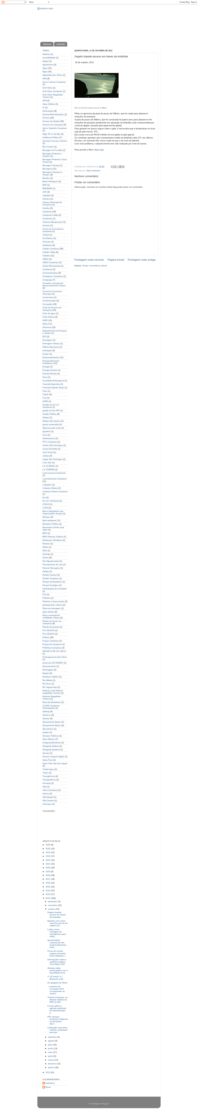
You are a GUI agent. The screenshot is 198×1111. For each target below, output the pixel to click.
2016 (48, 883)
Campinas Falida (50, 215)
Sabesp (45, 711)
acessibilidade (48, 58)
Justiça (45, 456)
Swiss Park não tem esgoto (54, 763)
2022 (48, 860)
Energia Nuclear (49, 370)
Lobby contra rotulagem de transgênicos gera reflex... (56, 933)
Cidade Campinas (50, 249)
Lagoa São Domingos (52, 459)
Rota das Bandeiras (51, 702)
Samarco (46, 715)
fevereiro (52, 1064)
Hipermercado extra (51, 428)
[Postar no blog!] (114, 166)
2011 (48, 1072)
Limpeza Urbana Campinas (55, 491)
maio (50, 1052)
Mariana (46, 517)
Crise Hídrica (48, 317)
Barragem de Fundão (52, 150)
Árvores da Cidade (51, 121)
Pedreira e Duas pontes (53, 601)
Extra (44, 377)
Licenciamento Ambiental (53, 473)
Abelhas (46, 54)
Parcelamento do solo (52, 564)
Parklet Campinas (50, 578)
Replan (45, 673)
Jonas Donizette (49, 449)
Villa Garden (48, 801)
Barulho (46, 178)
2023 (48, 856)
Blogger (105, 1104)
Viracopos (47, 804)
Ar (43, 107)
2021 (48, 864)
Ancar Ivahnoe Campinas (54, 82)
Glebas (45, 417)
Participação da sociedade (54, 589)
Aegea (45, 61)
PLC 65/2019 (48, 630)
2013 (48, 894)
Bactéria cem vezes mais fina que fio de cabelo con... (57, 923)
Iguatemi (46, 431)
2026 (48, 845)
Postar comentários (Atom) (94, 266)
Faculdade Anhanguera (53, 381)
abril (50, 1056)
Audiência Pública (50, 137)
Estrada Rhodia (49, 374)
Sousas (45, 753)
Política (45, 637)
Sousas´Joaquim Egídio (53, 756)
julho (50, 1045)
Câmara (46, 199)
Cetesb (45, 235)
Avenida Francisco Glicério (54, 141)
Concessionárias (50, 273)
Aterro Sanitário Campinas (54, 128)
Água (44, 72)
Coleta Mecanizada (51, 266)
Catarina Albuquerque (52, 222)
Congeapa (47, 280)
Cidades (46, 256)
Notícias (46, 544)
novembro (53, 905)
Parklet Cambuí (49, 575)
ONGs (45, 547)
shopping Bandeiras (51, 743)
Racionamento (49, 666)
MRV (44, 533)
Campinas (47, 212)
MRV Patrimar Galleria (52, 537)
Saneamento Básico (51, 725)
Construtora (47, 297)
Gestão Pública (49, 414)
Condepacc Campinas (52, 276)
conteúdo (60, 44)
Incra (44, 435)
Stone (48, 1087)
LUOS (45, 508)
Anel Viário (47, 88)
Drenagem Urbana (51, 343)
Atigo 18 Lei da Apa (51, 134)
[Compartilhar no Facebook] (120, 166)
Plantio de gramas (50, 627)
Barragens (47, 169)
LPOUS (45, 504)
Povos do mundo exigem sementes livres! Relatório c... (57, 953)
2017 (48, 879)
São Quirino (47, 729)
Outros (45, 558)
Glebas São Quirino (51, 421)
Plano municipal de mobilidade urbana (51, 616)
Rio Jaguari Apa (49, 687)
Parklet (45, 571)
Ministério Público (50, 524)
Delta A (45, 324)
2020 (48, 868)
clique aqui (99, 150)
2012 (48, 898)
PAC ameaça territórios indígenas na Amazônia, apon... (57, 1020)
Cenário (46, 225)
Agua (44, 68)
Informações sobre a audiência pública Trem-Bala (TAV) (56, 962)
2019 (48, 871)
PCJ (44, 594)
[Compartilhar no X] (117, 166)
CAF (44, 192)
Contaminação (49, 301)
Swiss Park (47, 760)
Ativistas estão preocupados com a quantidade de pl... (57, 970)
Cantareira (47, 219)
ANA (44, 78)
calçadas (46, 195)
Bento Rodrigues (50, 181)
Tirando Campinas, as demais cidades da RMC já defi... (57, 999)
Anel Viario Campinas (52, 91)
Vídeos (45, 794)
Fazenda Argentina (51, 384)
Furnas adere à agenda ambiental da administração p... (56, 1009)
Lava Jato (46, 463)
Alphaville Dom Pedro (52, 75)
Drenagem (47, 340)
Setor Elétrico (48, 739)
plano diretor (48, 612)
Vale (44, 787)
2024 (48, 852)
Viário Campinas (50, 790)
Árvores (46, 118)
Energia (46, 367)
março (51, 1060)
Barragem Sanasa (50, 165)
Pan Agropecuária (50, 561)
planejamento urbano (52, 605)
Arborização (47, 111)
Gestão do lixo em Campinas (50, 406)
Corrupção (47, 304)
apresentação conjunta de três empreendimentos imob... (56, 943)
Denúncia (46, 327)
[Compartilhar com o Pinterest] (123, 166)
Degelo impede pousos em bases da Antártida (56, 914)
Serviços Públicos (50, 736)
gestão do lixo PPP (51, 411)
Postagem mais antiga (142, 259)
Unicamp (46, 783)
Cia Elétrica (47, 238)
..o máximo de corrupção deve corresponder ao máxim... (56, 990)
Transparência (49, 780)
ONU (44, 551)
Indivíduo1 (50, 1083)
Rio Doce (46, 684)
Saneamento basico (51, 722)
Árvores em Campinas (52, 125)
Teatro (45, 773)
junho (51, 1048)
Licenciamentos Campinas (54, 479)
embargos (47, 350)
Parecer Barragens (51, 568)
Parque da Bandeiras (52, 582)
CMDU (45, 259)
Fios (44, 398)
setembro (52, 1037)
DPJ (44, 337)
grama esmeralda (50, 424)
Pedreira (46, 598)
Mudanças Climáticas (52, 540)
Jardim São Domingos (52, 445)
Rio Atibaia (47, 680)
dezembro (53, 901)
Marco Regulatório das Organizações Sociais (52, 512)
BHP (44, 185)
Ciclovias (46, 242)
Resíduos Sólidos (50, 677)
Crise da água (48, 313)
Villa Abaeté (47, 797)
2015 (48, 887)
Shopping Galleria (50, 746)
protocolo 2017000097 (52, 663)
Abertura (47, 44)
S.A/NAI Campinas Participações (50, 707)
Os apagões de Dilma (57, 983)
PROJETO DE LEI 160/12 (54, 651)
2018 (48, 875)
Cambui (46, 208)
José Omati (47, 452)
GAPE (45, 401)
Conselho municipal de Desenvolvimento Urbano (54, 284)
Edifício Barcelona (50, 347)
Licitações (47, 485)
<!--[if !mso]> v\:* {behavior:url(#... (56, 977)
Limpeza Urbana (50, 488)
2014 (48, 890)
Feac (44, 391)
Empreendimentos (50, 357)
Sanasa (45, 718)
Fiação (45, 394)
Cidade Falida (48, 252)
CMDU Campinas (50, 262)
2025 (48, 849)
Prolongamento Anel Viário (54, 657)
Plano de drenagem (51, 608)
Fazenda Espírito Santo (53, 388)
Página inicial (116, 259)
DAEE (45, 320)
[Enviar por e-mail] (112, 166)
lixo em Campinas (50, 501)
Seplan (45, 732)
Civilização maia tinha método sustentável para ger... (57, 1030)
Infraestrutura (48, 438)
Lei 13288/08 (48, 469)
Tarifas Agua (48, 769)
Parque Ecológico (50, 585)
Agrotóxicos (47, 65)
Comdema (47, 269)
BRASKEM (47, 188)
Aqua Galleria (48, 104)
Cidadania (47, 245)
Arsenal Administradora (53, 114)
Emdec (45, 354)
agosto (51, 1041)
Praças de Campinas (52, 644)
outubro (52, 909)
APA (44, 100)
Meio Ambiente (93, 171)
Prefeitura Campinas (51, 648)
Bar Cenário (47, 147)
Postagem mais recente (89, 259)
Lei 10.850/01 (48, 466)
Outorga (46, 554)
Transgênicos (48, 776)
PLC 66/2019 (48, 634)
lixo (44, 497)
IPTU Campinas (49, 442)
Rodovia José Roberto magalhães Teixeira (52, 692)
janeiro (51, 1067)
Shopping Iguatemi (51, 750)
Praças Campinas (50, 641)
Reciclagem (47, 670)
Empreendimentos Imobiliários (50, 362)
